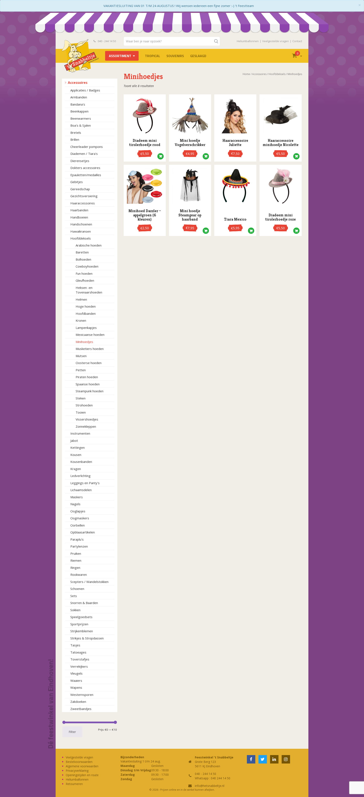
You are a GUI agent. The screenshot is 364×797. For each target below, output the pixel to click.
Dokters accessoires (85, 168)
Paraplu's (77, 539)
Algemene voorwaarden (82, 766)
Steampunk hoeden (89, 391)
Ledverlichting (80, 476)
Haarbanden (79, 210)
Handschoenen (81, 224)
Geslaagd (198, 55)
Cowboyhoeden (87, 266)
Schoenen (77, 589)
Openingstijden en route (82, 775)
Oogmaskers (79, 518)
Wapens (76, 687)
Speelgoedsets (81, 617)
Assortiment (120, 55)
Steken (81, 398)
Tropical (152, 55)
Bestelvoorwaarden (79, 762)
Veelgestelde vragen (275, 41)
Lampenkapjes (86, 327)
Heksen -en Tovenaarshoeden (89, 290)
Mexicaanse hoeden (90, 334)
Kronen (81, 320)
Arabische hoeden (89, 245)
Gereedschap (80, 189)
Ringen (75, 567)
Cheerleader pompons (86, 147)
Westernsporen (81, 695)
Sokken (75, 610)
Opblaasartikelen (82, 532)
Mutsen (81, 356)
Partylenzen (79, 546)
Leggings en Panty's (85, 483)
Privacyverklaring (77, 771)
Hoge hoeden (86, 306)
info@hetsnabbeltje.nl (209, 786)
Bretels (75, 132)
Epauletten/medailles (85, 175)
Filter (72, 732)
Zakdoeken (78, 701)
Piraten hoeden (87, 377)
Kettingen (77, 447)
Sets (73, 596)
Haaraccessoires (82, 203)
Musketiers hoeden (90, 349)
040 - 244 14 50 (106, 41)
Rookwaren (78, 574)
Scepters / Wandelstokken (89, 582)
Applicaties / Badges (85, 90)
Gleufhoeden (85, 280)
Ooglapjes (77, 511)
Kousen (75, 455)
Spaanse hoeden (88, 384)
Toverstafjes (79, 659)
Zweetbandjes (80, 709)
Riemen (75, 560)
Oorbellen (77, 525)
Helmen (81, 299)
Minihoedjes (84, 342)
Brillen (74, 139)
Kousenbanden (81, 461)
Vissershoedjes (87, 419)
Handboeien (79, 217)
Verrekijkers (79, 666)
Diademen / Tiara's (84, 153)
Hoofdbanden (86, 313)
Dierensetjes (79, 161)
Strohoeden (84, 405)
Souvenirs (175, 55)
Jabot (74, 440)
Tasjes (75, 645)
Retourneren (74, 784)
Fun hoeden (84, 273)
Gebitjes (76, 182)
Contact (297, 41)
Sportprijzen (79, 624)
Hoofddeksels (80, 238)
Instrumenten (80, 433)
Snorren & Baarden (84, 603)
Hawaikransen (80, 231)
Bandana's (77, 104)
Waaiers (76, 680)
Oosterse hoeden (89, 363)
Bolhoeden (83, 259)
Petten (81, 370)
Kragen (75, 469)
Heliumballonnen (248, 41)
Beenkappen (79, 111)
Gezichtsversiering (84, 196)
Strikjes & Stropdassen (87, 638)
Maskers (76, 497)
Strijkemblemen (81, 631)
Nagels (75, 504)
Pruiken (75, 553)
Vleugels (76, 673)
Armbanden (78, 97)
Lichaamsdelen (81, 490)
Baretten (82, 252)
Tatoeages (78, 652)
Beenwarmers (80, 118)
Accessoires (77, 82)
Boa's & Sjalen (80, 125)
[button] (160, 157)
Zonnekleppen (86, 426)
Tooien (81, 412)
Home (246, 74)
